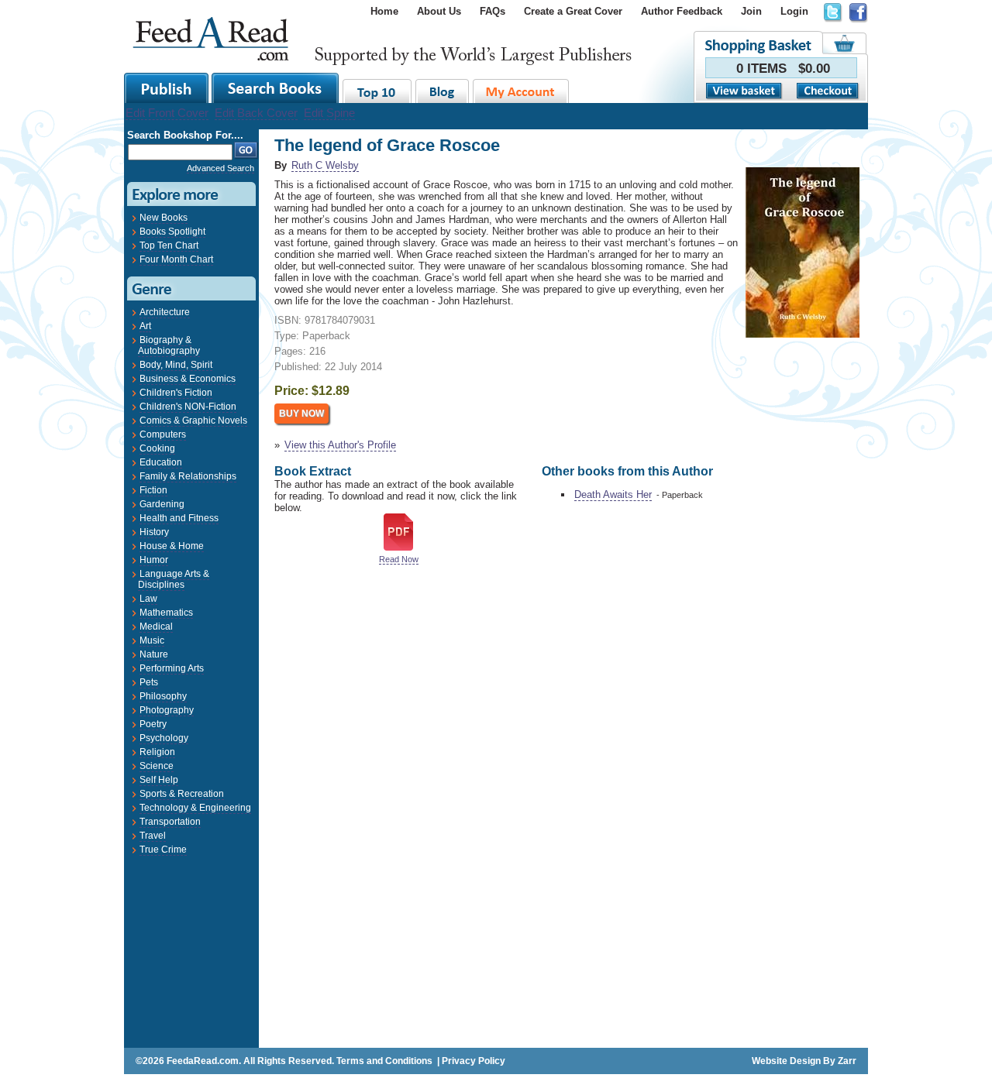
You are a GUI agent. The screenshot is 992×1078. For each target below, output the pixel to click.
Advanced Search (220, 168)
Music (152, 640)
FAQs (492, 11)
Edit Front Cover (167, 112)
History (154, 532)
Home (384, 11)
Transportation (170, 821)
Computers (163, 434)
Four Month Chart (176, 259)
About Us (439, 11)
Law (148, 598)
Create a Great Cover (573, 11)
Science (157, 765)
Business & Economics (188, 378)
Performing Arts (172, 668)
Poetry (153, 724)
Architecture (165, 312)
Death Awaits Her (613, 494)
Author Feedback (681, 11)
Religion (157, 752)
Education (161, 462)
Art (145, 326)
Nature (154, 654)
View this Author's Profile (340, 445)
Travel (153, 835)
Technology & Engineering (195, 807)
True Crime (163, 849)
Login (794, 11)
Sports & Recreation (182, 793)
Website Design (786, 1061)
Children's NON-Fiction (188, 406)
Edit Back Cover (256, 112)
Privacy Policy (473, 1061)
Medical (156, 626)
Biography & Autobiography (169, 345)
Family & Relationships (188, 476)
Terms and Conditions (384, 1061)
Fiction (153, 490)
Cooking (157, 448)
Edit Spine (329, 112)
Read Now (398, 559)
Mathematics (166, 612)
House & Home (172, 546)
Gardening (162, 504)
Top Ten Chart (169, 245)
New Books (164, 217)
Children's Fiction (176, 392)
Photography (167, 710)
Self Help (159, 779)
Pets (149, 682)
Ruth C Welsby (325, 165)
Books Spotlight (172, 231)
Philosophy (163, 696)
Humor (154, 559)
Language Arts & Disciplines (173, 579)
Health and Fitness (179, 518)
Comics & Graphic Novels (193, 420)
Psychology (164, 738)
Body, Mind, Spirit (176, 364)
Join (751, 11)
